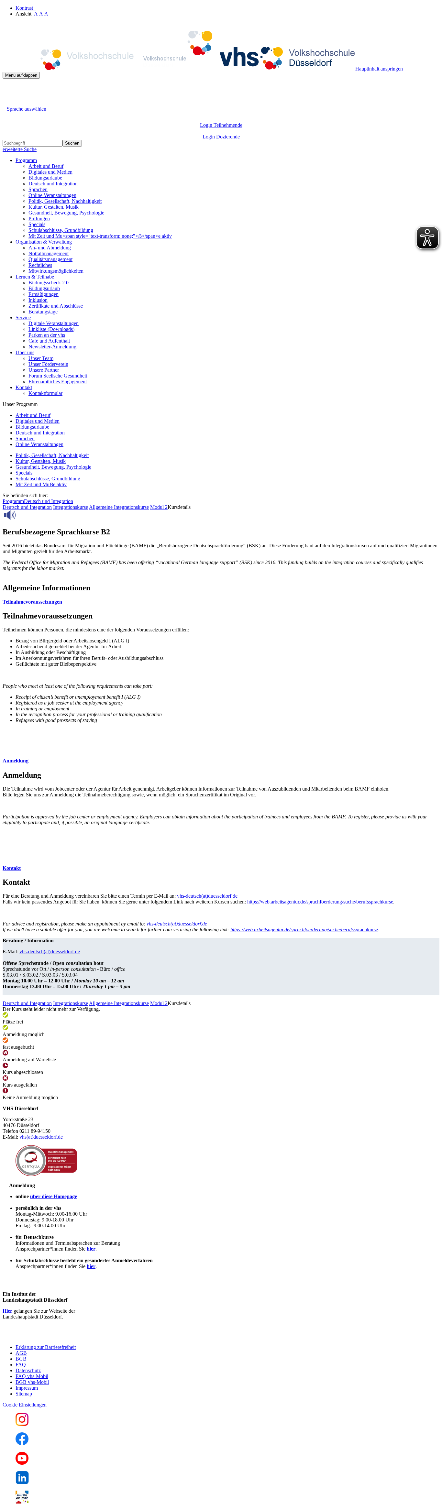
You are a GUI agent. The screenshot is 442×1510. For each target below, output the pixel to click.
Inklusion (38, 300)
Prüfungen (39, 218)
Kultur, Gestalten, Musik (53, 207)
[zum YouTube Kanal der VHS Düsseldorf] (22, 1463)
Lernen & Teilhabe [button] (35, 276)
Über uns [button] (25, 352)
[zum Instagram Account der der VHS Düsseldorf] (22, 1424)
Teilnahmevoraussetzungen (32, 602)
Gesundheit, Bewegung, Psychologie (66, 212)
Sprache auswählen (26, 109)
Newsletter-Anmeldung (52, 346)
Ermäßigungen (43, 294)
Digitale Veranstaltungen (53, 323)
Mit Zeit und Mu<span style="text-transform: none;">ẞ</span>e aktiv (100, 236)
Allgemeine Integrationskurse (119, 507)
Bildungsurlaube (45, 178)
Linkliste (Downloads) (51, 329)
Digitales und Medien (50, 172)
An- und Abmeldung (49, 247)
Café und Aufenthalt (49, 341)
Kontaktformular (45, 393)
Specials (36, 224)
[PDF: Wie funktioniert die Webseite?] (8, 88)
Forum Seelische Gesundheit (57, 375)
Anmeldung (15, 760)
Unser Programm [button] (20, 404)
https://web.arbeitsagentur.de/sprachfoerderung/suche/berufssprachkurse (320, 901)
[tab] (221, 602)
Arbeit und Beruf (45, 166)
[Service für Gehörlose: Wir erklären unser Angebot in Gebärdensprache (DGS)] (8, 101)
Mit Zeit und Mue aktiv (41, 484)
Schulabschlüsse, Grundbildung (60, 230)
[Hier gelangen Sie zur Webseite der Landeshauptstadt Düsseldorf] (48, 1336)
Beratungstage (43, 311)
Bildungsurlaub (44, 288)
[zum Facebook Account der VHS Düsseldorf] (22, 1443)
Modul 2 (159, 507)
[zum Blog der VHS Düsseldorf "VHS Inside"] (22, 1502)
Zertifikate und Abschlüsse (55, 306)
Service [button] (23, 317)
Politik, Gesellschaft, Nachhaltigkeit (65, 201)
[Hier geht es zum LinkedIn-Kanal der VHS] (22, 1482)
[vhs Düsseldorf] (179, 68)
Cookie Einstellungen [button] (25, 1404)
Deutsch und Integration (53, 183)
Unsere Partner (43, 370)
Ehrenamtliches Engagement (57, 381)
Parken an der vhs (46, 335)
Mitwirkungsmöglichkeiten (55, 271)
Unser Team (40, 358)
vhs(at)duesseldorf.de (41, 1137)
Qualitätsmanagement (50, 259)
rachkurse (304, 929)
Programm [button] (26, 160)
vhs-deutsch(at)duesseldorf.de (207, 896)
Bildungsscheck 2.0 (48, 282)
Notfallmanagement (48, 253)
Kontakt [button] (24, 387)
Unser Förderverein (48, 364)
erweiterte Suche (20, 149)
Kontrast (26, 8)
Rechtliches (40, 265)
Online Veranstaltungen (52, 195)
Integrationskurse (70, 507)
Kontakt (12, 868)
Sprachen (38, 189)
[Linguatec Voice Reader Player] (24, 515)
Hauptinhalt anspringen (379, 68)
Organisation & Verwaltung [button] (44, 242)
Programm (13, 501)
